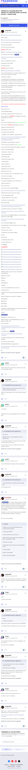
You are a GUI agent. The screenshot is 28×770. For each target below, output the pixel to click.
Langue (6, 764)
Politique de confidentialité (16, 764)
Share (7, 749)
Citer (6, 357)
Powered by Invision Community (14, 767)
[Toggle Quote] (3, 385)
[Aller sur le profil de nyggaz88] (2, 31)
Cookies (18, 766)
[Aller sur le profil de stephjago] (2, 498)
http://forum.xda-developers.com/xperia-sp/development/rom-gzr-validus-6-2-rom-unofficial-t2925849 (13, 327)
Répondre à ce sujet (14, 25)
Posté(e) (11, 32)
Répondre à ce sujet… (9, 741)
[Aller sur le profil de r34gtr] (2, 593)
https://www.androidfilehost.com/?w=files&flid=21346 (13, 190)
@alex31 (16, 54)
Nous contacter (11, 766)
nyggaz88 (5, 18)
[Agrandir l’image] (11, 35)
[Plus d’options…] (25, 31)
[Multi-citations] (2, 358)
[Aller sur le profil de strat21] (2, 364)
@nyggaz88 (4, 314)
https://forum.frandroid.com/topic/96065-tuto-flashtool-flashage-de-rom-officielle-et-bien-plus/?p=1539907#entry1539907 (13, 138)
